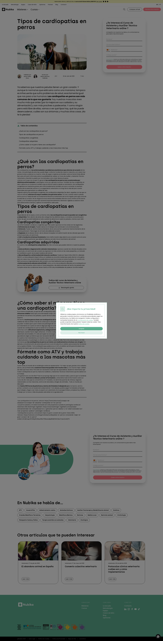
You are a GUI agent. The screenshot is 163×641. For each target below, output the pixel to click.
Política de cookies (83, 324)
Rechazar (81, 333)
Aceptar (81, 329)
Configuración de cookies (85, 320)
